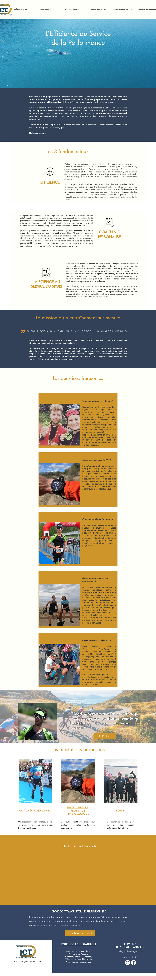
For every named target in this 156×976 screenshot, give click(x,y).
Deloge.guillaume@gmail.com (130, 951)
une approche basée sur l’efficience (51, 107)
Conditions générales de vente (27, 961)
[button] (72, 9)
